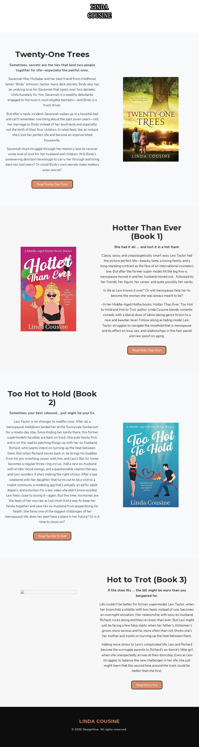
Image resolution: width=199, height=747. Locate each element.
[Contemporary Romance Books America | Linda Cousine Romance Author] (99, 11)
